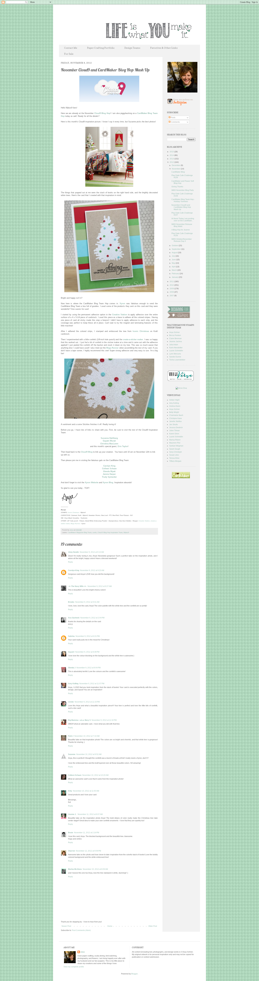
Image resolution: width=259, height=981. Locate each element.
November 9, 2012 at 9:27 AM (100, 586)
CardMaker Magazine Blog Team (80, 532)
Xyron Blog (108, 482)
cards (94, 532)
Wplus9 (126, 532)
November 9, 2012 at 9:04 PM (88, 668)
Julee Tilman (174, 430)
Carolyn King (109, 466)
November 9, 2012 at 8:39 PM (87, 652)
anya (72, 530)
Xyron (122, 303)
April (174, 267)
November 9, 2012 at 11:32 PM (104, 720)
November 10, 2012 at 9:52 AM (88, 754)
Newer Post (66, 926)
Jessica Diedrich (176, 427)
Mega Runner (112, 348)
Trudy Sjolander (109, 477)
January (175, 277)
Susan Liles (174, 455)
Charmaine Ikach (176, 415)
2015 (172, 152)
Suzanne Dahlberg (109, 438)
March (174, 270)
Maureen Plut (174, 443)
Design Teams (132, 47)
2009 (172, 289)
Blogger (134, 974)
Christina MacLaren (109, 444)
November (176, 169)
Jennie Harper (109, 474)
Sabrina (71, 636)
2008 (172, 292)
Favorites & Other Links (164, 47)
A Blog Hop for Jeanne (180, 230)
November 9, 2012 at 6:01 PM (88, 636)
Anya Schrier (174, 332)
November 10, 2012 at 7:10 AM (87, 736)
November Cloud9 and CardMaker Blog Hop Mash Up (181, 207)
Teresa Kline (174, 458)
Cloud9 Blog (86, 452)
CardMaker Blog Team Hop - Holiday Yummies (183, 200)
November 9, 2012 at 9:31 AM (87, 602)
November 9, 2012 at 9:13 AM (92, 552)
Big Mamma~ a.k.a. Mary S (79, 720)
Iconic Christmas (141, 331)
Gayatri (71, 652)
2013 (172, 159)
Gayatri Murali (109, 441)
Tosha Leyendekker (177, 360)
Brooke (71, 602)
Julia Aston (173, 345)
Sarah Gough (174, 449)
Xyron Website (91, 482)
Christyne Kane (175, 418)
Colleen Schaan (109, 468)
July (174, 256)
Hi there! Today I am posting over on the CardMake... (182, 220)
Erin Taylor (123, 446)
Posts (172, 117)
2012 (172, 162)
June (174, 260)
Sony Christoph (175, 452)
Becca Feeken (175, 335)
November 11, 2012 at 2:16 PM (86, 833)
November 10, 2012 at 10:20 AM (95, 775)
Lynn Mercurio (175, 354)
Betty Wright (174, 412)
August (175, 253)
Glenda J (72, 668)
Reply (70, 562)
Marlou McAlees (75, 869)
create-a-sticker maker (133, 339)
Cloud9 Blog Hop (102, 113)
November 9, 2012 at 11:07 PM (91, 684)
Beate (70, 833)
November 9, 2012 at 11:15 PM (87, 702)
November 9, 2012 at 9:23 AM (92, 570)
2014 (172, 155)
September (176, 249)
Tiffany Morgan (175, 461)
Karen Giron (174, 434)
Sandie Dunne (175, 357)
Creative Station (119, 314)
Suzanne (71, 754)
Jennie (71, 702)
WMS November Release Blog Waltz (181, 225)
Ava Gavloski (73, 618)
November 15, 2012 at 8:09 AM (95, 869)
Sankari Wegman (176, 446)
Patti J (70, 736)
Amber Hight (174, 400)
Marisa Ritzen (174, 440)
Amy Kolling (73, 684)
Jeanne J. (72, 814)
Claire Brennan (175, 338)
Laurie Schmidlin (176, 351)
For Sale (68, 53)
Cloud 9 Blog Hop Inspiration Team (110, 532)
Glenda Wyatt (109, 471)
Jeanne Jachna (175, 341)
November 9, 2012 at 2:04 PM (92, 618)
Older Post (152, 926)
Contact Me (70, 47)
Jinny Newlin (73, 552)
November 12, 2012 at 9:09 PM (88, 851)
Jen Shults (173, 424)
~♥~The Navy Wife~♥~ (77, 586)
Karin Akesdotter (176, 348)
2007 (172, 296)
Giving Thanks (177, 187)
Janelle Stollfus (175, 421)
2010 (172, 285)
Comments (175, 122)
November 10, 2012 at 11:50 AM (86, 791)
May (174, 263)
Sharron (71, 851)
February (176, 274)
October (175, 246)
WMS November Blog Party (182, 190)
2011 (172, 281)
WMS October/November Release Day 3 (181, 240)
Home (109, 926)
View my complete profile (74, 967)
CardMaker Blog (178, 172)
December (176, 165)
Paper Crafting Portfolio (101, 47)
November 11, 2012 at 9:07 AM (90, 814)
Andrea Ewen (174, 406)
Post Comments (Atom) (81, 930)
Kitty (70, 791)
